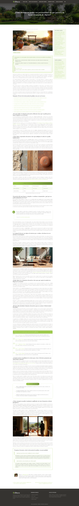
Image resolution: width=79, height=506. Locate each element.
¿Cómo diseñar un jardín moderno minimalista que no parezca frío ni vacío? (59, 72)
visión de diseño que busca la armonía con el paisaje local (38, 179)
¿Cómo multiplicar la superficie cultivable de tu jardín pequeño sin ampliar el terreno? (60, 76)
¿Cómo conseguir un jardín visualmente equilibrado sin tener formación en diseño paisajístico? (27, 111)
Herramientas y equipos (51, 1)
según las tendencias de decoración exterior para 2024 (42, 272)
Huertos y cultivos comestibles (33, 1)
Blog (65, 1)
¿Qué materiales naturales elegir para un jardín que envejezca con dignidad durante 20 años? (43, 483)
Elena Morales (25, 474)
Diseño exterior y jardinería (42, 1)
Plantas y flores (25, 1)
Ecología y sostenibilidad (59, 1)
